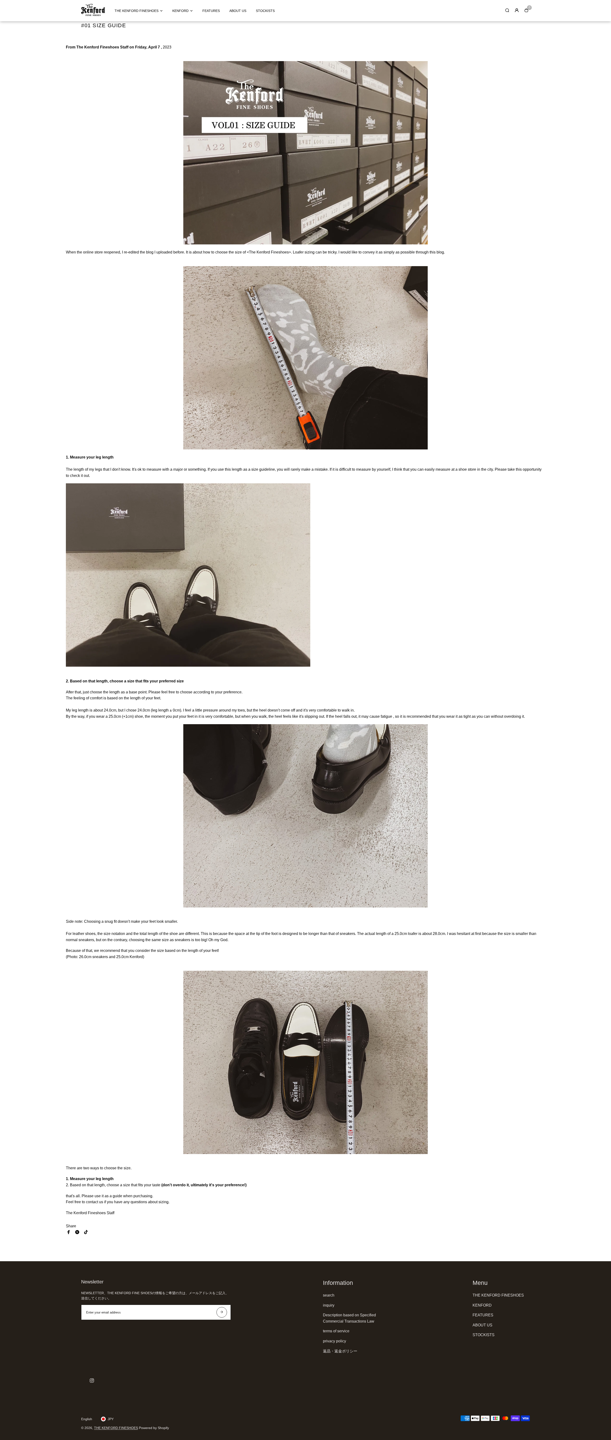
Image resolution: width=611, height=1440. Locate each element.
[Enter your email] (221, 1312)
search (328, 1295)
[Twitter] (77, 1232)
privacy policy (334, 1341)
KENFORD (180, 11)
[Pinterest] (86, 1232)
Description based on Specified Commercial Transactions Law (349, 1318)
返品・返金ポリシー (340, 1351)
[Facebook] (69, 1232)
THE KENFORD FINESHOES (136, 11)
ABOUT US (237, 11)
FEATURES (211, 11)
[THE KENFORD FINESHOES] (93, 15)
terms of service (336, 1331)
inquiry (328, 1305)
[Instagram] (92, 1380)
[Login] (516, 10)
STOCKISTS (265, 11)
